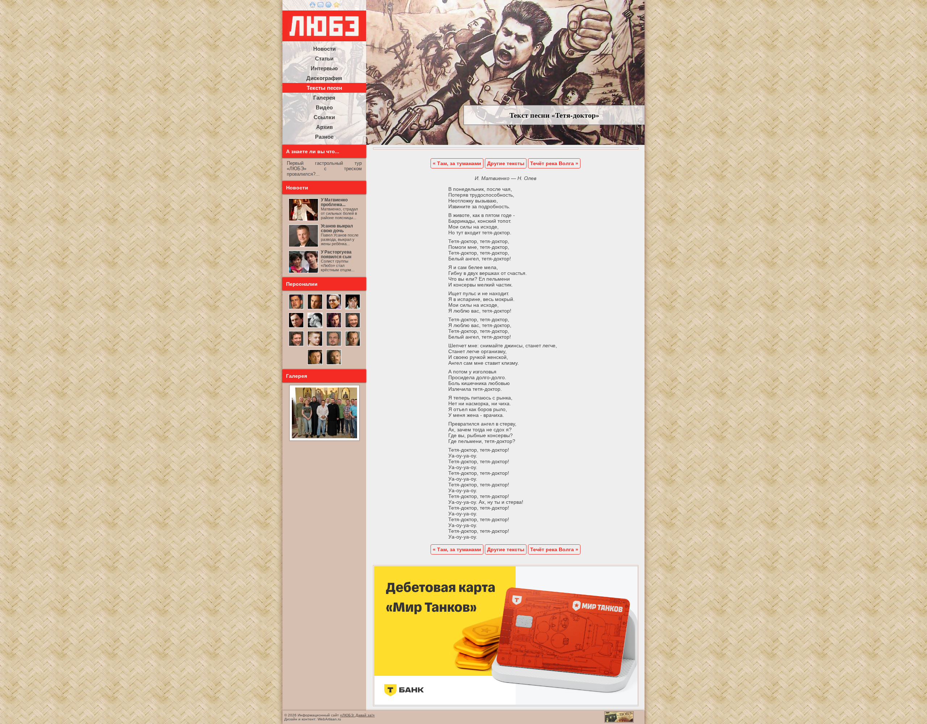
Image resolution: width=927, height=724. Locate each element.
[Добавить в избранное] (336, 6)
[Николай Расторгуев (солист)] (296, 308)
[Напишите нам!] (320, 6)
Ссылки (324, 117)
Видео (324, 107)
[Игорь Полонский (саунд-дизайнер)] (334, 308)
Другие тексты (505, 163)
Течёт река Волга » (554, 163)
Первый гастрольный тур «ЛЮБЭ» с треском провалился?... (324, 168)
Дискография (324, 78)
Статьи (324, 58)
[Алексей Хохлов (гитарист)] (334, 345)
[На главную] (312, 6)
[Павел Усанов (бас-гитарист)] (315, 345)
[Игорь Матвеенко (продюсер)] (315, 308)
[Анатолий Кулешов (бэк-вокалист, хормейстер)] (352, 345)
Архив (324, 127)
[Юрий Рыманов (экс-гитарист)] (352, 327)
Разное (324, 137)
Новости (324, 49)
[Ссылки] (328, 6)
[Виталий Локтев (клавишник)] (334, 364)
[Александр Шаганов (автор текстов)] (352, 308)
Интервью (324, 68)
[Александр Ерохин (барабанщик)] (315, 364)
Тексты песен (324, 88)
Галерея (324, 98)
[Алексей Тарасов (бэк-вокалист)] (296, 345)
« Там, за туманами (457, 163)
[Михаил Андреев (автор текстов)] (296, 327)
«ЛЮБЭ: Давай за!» (357, 715)
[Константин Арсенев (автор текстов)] (334, 327)
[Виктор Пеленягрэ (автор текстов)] (315, 327)
